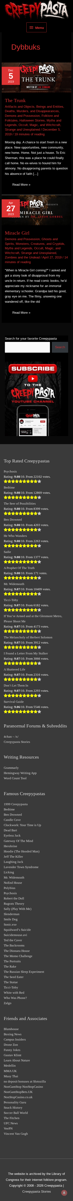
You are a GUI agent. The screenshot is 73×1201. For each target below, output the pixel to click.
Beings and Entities (49, 106)
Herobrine (10, 846)
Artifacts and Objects (19, 106)
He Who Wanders (15, 536)
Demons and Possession (22, 116)
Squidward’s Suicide (17, 930)
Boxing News (13, 1034)
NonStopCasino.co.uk (18, 1097)
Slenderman (11, 914)
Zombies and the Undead (22, 257)
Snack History (13, 1107)
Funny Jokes (12, 1050)
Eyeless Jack (12, 835)
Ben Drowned (13, 519)
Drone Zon (11, 1044)
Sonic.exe (10, 924)
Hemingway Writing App (20, 773)
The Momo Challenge (18, 956)
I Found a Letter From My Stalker (26, 653)
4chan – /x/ (11, 736)
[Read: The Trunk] (36, 77)
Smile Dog (11, 919)
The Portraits (12, 961)
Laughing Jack (13, 862)
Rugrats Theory (14, 903)
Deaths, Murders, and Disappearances (32, 111)
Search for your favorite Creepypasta (31, 338)
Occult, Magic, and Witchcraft (39, 125)
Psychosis (10, 471)
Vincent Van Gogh (16, 1134)
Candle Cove (12, 820)
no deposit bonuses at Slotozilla (25, 1081)
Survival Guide (14, 702)
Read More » (21, 185)
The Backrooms (14, 945)
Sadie (7, 552)
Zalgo (7, 1003)
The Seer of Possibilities (20, 503)
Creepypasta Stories (17, 742)
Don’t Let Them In (16, 685)
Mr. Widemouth (14, 584)
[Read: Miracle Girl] (36, 210)
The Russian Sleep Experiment (24, 972)
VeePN (8, 1128)
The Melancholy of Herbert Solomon (28, 637)
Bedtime (9, 487)
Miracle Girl (17, 233)
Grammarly (11, 768)
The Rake (10, 966)
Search (60, 347)
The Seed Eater (14, 977)
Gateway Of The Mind (18, 841)
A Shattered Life (14, 669)
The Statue (11, 982)
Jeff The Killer (13, 856)
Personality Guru (15, 1102)
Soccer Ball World (16, 1113)
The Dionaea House (17, 951)
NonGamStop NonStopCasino (23, 1086)
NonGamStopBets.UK (18, 1092)
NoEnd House (13, 883)
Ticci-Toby (11, 600)
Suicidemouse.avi (15, 935)
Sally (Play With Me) (17, 909)
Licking (9, 872)
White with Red (14, 992)
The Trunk (15, 100)
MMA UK (10, 1071)
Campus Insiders (15, 1039)
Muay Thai (11, 1076)
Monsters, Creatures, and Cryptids (40, 244)
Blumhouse (11, 1029)
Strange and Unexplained (22, 129)
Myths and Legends (18, 248)
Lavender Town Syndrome (21, 867)
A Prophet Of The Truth (19, 568)
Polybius (9, 888)
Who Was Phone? (15, 998)
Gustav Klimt (12, 1055)
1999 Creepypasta (16, 804)
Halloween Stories (32, 120)
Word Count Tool (15, 778)
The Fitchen (11, 1118)
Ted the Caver (13, 940)
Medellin (10, 1065)
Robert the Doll (14, 898)
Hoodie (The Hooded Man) (21, 851)
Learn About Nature (17, 1060)
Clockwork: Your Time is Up (22, 825)
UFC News (11, 1123)
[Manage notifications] (64, 1193)
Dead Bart (10, 830)
